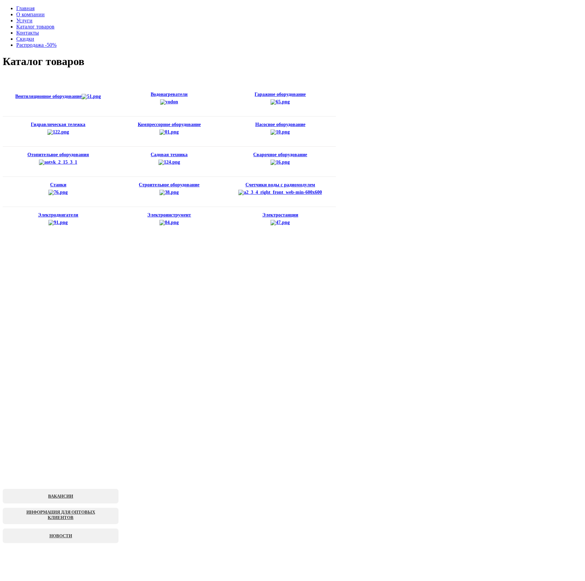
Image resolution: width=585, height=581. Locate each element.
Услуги (24, 20)
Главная (25, 8)
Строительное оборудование (169, 184)
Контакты (27, 33)
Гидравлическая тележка (58, 124)
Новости (60, 535)
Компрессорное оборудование (169, 124)
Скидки (25, 39)
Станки (58, 184)
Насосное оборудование (280, 124)
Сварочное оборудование (280, 154)
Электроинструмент (169, 214)
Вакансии (60, 496)
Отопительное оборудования (58, 154)
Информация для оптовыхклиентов (60, 515)
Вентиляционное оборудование (48, 96)
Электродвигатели (58, 214)
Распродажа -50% (36, 45)
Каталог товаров (35, 26)
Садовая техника (169, 154)
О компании (30, 14)
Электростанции (280, 214)
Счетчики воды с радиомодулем (280, 184)
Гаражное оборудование (280, 94)
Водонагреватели (169, 94)
